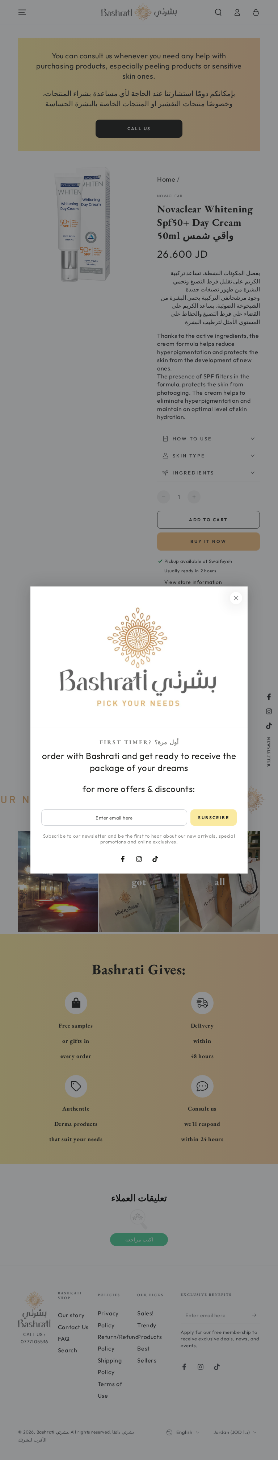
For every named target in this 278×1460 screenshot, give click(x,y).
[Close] (236, 598)
